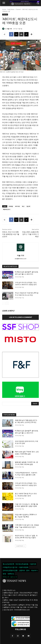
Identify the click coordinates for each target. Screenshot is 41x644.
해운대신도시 (6, 209)
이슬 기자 (9, 28)
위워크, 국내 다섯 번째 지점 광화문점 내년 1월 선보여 (10, 234)
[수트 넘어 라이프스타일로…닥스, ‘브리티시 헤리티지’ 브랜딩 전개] (7, 285)
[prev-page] (3, 303)
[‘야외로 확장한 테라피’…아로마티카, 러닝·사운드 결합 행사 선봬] (7, 475)
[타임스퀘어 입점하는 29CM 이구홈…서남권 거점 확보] (7, 517)
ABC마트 (17, 206)
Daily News (10, 9)
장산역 (28, 206)
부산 (23, 206)
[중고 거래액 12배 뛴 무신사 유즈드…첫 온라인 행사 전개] (7, 496)
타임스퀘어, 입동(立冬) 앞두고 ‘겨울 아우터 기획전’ (30, 234)
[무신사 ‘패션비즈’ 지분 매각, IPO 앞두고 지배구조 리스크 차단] (7, 296)
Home (4, 9)
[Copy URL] (26, 34)
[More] (31, 34)
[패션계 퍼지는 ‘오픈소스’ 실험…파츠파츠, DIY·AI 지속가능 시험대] (7, 538)
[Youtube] (28, 636)
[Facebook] (11, 34)
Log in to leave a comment (20, 317)
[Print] (21, 34)
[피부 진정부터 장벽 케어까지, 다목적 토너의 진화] (7, 444)
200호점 (11, 206)
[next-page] (7, 303)
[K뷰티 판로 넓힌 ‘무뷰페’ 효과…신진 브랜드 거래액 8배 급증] (7, 454)
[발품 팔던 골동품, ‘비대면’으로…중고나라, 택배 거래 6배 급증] (7, 465)
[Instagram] (18, 636)
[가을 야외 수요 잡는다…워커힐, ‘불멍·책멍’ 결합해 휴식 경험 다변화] (7, 507)
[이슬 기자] (3, 29)
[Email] (16, 34)
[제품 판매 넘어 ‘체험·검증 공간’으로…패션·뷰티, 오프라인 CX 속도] (7, 423)
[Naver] (23, 636)
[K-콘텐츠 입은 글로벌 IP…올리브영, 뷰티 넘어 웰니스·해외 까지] (7, 275)
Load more (19, 546)
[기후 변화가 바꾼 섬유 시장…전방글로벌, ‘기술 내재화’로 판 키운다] (7, 528)
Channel (18, 9)
